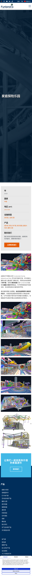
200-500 (7, 209)
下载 (22, 1)
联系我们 (16, 469)
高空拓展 (19, 225)
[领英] (9, 1)
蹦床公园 (10, 228)
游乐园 (6, 217)
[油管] (6, 1)
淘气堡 (14, 225)
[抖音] (12, 1)
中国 (5, 201)
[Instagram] (4, 1)
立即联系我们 (11, 245)
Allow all (16, 568)
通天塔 (6, 225)
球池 (10, 225)
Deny (16, 573)
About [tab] (26, 557)
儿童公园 (11, 217)
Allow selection (16, 571)
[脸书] (1, 1)
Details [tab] (16, 557)
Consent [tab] (5, 557)
